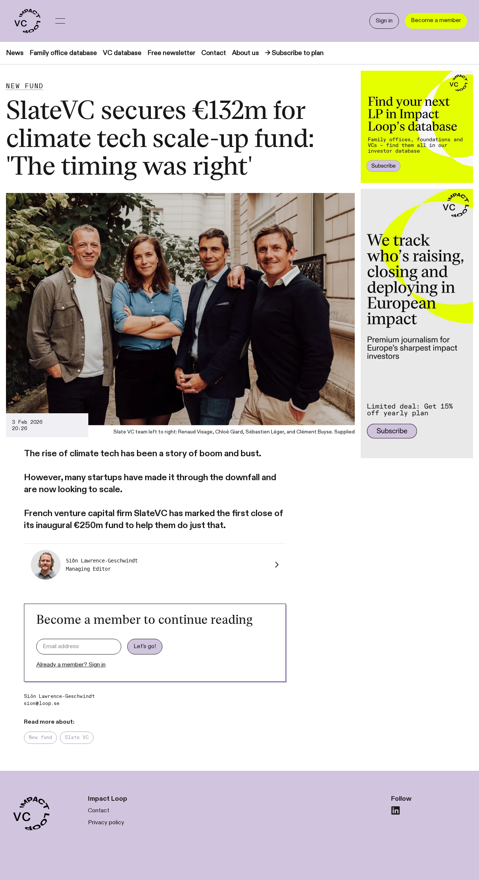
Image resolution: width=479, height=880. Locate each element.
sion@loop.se (42, 703)
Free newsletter (171, 53)
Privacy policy (106, 823)
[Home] (26, 20)
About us (245, 53)
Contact (213, 53)
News (15, 53)
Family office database (63, 53)
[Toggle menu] (60, 21)
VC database (122, 53)
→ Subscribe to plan (294, 53)
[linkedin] (395, 810)
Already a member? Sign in (71, 665)
